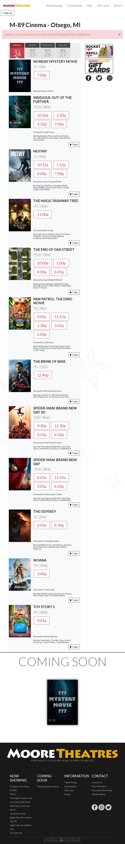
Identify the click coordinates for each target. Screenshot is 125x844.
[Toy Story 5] (20, 620)
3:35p (41, 434)
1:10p (61, 115)
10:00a (42, 263)
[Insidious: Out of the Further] (20, 111)
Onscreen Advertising (102, 790)
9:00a (41, 316)
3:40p (41, 573)
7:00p (41, 75)
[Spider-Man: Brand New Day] (20, 473)
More (117, 5)
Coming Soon (74, 5)
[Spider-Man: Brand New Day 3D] (20, 422)
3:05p (41, 486)
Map (89, 5)
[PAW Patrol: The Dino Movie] (20, 313)
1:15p (61, 164)
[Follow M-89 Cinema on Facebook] (95, 807)
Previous (11, 51)
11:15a (60, 316)
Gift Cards (103, 5)
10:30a (42, 115)
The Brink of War (18, 813)
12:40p (42, 375)
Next (78, 51)
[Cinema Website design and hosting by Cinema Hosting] (62, 839)
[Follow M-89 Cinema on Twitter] (108, 807)
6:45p (59, 272)
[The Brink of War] (20, 375)
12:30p (60, 425)
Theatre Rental (98, 794)
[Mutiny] (20, 165)
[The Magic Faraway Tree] (20, 214)
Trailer (75, 144)
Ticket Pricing (70, 782)
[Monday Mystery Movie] (20, 75)
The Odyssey (16, 833)
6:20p (59, 486)
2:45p (41, 525)
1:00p (61, 263)
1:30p (41, 325)
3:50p (41, 124)
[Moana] (20, 574)
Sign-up (8, 12)
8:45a (41, 477)
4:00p (41, 173)
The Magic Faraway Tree (21, 798)
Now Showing (54, 5)
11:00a (42, 214)
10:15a (42, 164)
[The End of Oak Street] (20, 263)
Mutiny (13, 794)
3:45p (59, 325)
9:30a (41, 425)
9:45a (41, 620)
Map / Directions (99, 786)
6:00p (41, 334)
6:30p (59, 525)
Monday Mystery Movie (48, 786)
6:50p (59, 434)
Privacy (67, 794)
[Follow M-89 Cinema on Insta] (101, 807)
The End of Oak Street (20, 802)
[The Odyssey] (20, 525)
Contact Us (97, 782)
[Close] (119, 34)
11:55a (60, 477)
